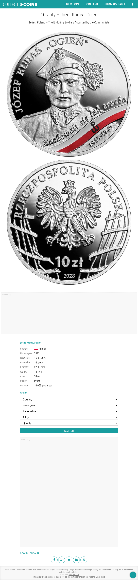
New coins (73, 4)
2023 (37, 353)
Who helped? (74, 574)
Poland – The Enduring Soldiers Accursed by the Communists (73, 22)
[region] (69, 314)
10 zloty (38, 362)
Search (69, 431)
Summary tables (116, 4)
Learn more (100, 577)
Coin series (92, 4)
